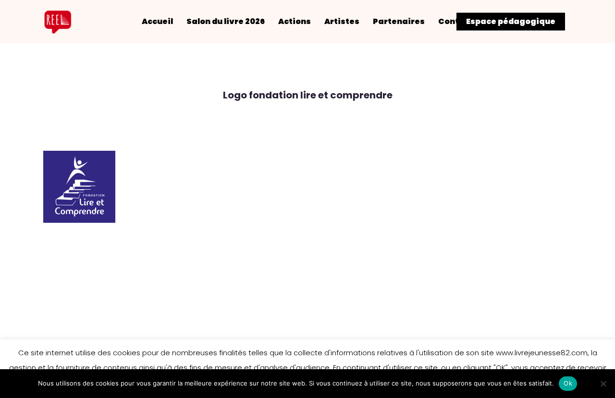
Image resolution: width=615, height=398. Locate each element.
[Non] (603, 383)
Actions (294, 21)
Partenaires (399, 21)
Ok (568, 383)
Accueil (157, 21)
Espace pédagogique (510, 21)
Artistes (341, 21)
